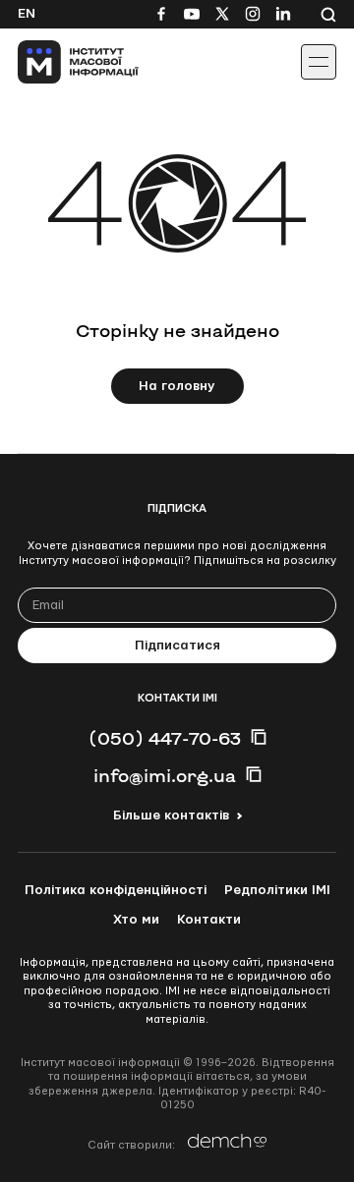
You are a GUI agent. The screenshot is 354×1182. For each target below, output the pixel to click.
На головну (177, 386)
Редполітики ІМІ (277, 890)
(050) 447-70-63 (164, 738)
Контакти (209, 920)
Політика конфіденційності (115, 890)
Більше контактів (171, 815)
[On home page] (59, 62)
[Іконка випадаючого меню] (318, 62)
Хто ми (136, 920)
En (26, 14)
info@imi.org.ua (164, 775)
